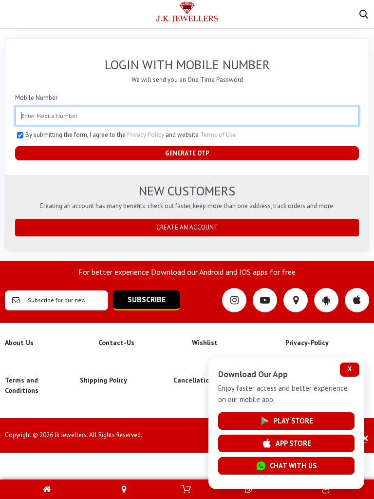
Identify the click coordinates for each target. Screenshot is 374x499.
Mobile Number (36, 98)
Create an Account (187, 227)
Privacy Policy (145, 135)
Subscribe (147, 299)
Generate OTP (187, 153)
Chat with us (293, 465)
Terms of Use (218, 135)
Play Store (293, 420)
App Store (293, 443)
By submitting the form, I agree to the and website (130, 135)
